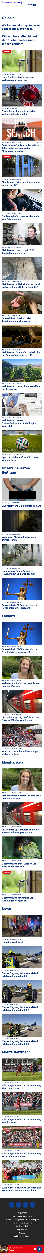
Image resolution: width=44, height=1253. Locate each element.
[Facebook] (11, 1205)
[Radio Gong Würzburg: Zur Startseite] (12, 4)
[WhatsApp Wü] (32, 1205)
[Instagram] (18, 1205)
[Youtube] (25, 1205)
